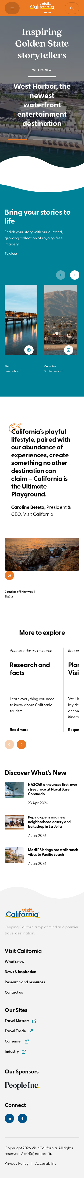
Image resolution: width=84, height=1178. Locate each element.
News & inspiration (20, 971)
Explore (11, 253)
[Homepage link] (42, 8)
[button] (12, 8)
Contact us (14, 992)
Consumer (14, 1041)
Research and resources (25, 981)
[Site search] (71, 8)
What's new (14, 961)
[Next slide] (74, 275)
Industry (12, 1051)
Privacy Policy (17, 1163)
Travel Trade (16, 1030)
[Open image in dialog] (9, 575)
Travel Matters (17, 1020)
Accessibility (45, 1163)
